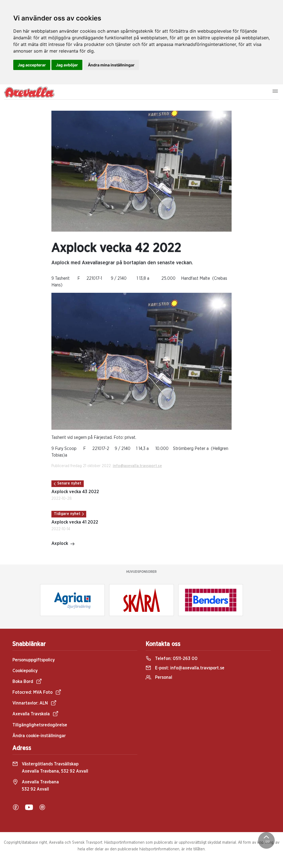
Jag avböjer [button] (67, 65)
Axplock (59, 543)
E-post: (189, 668)
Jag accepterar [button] (32, 65)
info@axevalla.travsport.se (137, 466)
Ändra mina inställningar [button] (111, 65)
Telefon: (176, 658)
